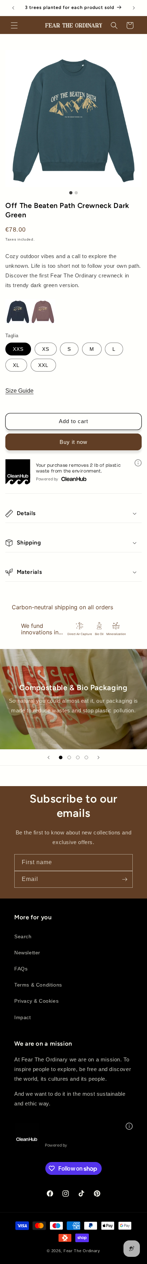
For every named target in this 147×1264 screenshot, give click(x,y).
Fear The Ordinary (82, 1251)
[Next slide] (98, 757)
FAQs (20, 969)
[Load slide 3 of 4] (78, 757)
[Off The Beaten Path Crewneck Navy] (17, 322)
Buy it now (73, 442)
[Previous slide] (48, 757)
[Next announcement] (134, 8)
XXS (18, 349)
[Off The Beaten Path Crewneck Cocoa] (42, 322)
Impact (22, 1017)
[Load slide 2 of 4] (69, 757)
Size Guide (19, 391)
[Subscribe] (124, 879)
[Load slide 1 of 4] (60, 757)
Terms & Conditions (38, 985)
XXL (43, 365)
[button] (14, 25)
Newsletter (27, 952)
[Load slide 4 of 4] (86, 757)
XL (16, 365)
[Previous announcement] (13, 8)
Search (23, 936)
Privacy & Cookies (36, 1001)
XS (45, 349)
